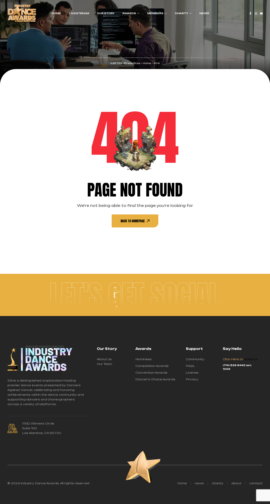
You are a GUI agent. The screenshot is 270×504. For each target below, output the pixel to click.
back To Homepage (133, 221)
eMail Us (251, 359)
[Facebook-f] (250, 13)
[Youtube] (261, 13)
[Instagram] (256, 13)
